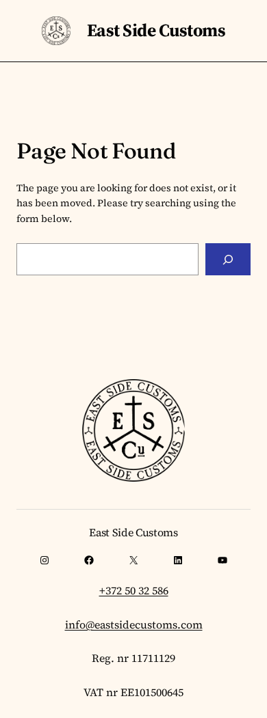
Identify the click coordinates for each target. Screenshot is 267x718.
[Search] (228, 259)
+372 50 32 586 (133, 590)
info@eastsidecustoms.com (134, 624)
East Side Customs (156, 30)
